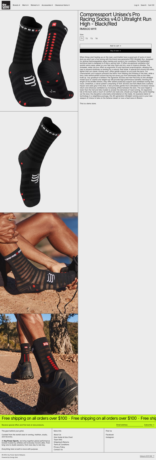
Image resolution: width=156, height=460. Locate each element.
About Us (57, 435)
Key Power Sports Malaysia (16, 455)
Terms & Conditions (61, 444)
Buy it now (114, 51)
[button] (143, 5)
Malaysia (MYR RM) (146, 456)
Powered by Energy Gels (10, 457)
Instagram (110, 437)
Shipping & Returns (61, 442)
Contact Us (58, 449)
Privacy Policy (59, 447)
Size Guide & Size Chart (63, 437)
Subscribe (148, 425)
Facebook (110, 435)
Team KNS (58, 440)
